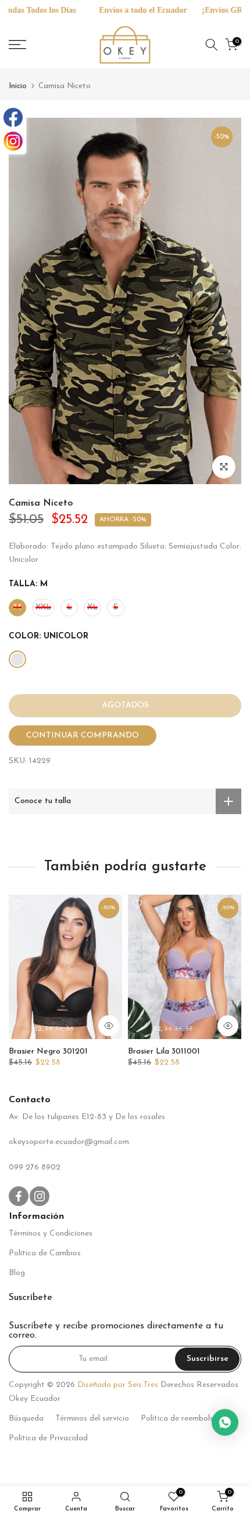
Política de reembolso (179, 1418)
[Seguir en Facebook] (18, 1196)
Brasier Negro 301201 (48, 1051)
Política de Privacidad (48, 1438)
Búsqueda (26, 1418)
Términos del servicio (92, 1418)
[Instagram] (13, 141)
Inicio (18, 86)
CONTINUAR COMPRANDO (82, 735)
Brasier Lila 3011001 (164, 1051)
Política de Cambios (45, 1253)
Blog (17, 1273)
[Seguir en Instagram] (39, 1196)
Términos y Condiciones (50, 1233)
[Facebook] (13, 117)
